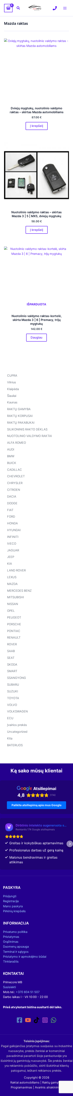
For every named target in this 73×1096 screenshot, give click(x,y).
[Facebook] (19, 1020)
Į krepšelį (36, 126)
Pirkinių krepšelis (14, 911)
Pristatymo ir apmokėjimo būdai (24, 956)
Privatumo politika (15, 932)
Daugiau (36, 337)
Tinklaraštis (11, 961)
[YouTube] (28, 1020)
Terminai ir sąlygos (16, 952)
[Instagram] (45, 1020)
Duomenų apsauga (16, 946)
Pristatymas (11, 937)
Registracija (11, 901)
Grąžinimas (10, 942)
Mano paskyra (13, 906)
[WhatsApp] (53, 1020)
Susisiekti (9, 987)
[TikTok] (36, 1020)
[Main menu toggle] (65, 8)
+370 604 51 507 (28, 992)
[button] (18, 8)
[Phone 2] (55, 8)
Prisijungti (9, 896)
